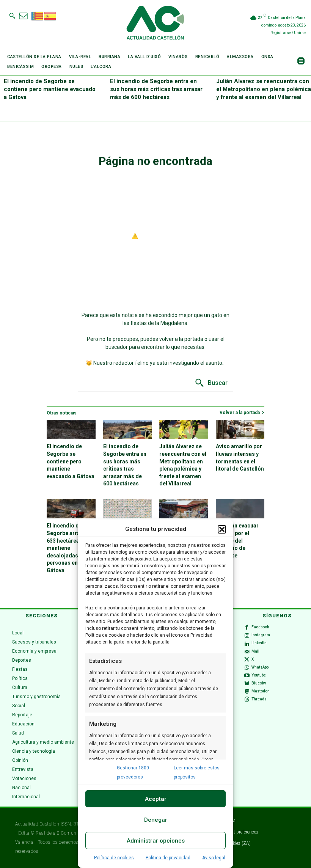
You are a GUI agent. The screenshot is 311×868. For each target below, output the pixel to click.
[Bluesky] (247, 683)
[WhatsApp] (247, 667)
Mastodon (260, 691)
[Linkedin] (247, 643)
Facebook (260, 627)
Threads (259, 699)
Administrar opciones (156, 840)
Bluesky (258, 683)
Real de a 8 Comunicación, (64, 833)
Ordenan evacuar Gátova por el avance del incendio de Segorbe (237, 540)
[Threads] (247, 699)
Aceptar (155, 799)
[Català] (37, 15)
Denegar (155, 819)
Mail (255, 651)
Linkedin (259, 643)
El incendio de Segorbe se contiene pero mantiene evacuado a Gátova (50, 89)
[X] (247, 659)
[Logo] (155, 24)
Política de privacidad (168, 857)
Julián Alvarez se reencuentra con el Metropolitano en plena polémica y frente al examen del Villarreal (263, 89)
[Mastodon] (247, 691)
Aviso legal (213, 857)
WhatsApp (260, 667)
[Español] (50, 15)
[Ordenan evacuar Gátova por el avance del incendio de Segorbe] (240, 508)
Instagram (260, 635)
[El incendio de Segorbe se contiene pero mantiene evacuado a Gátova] (71, 429)
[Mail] (247, 651)
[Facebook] (247, 627)
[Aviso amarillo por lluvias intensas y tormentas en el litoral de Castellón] (240, 429)
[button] (222, 529)
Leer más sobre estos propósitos (197, 772)
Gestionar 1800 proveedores (133, 772)
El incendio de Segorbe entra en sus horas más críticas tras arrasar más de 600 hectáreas (156, 89)
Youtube (258, 675)
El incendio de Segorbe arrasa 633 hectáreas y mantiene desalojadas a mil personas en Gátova (69, 548)
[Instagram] (247, 635)
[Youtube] (247, 676)
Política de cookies (114, 857)
